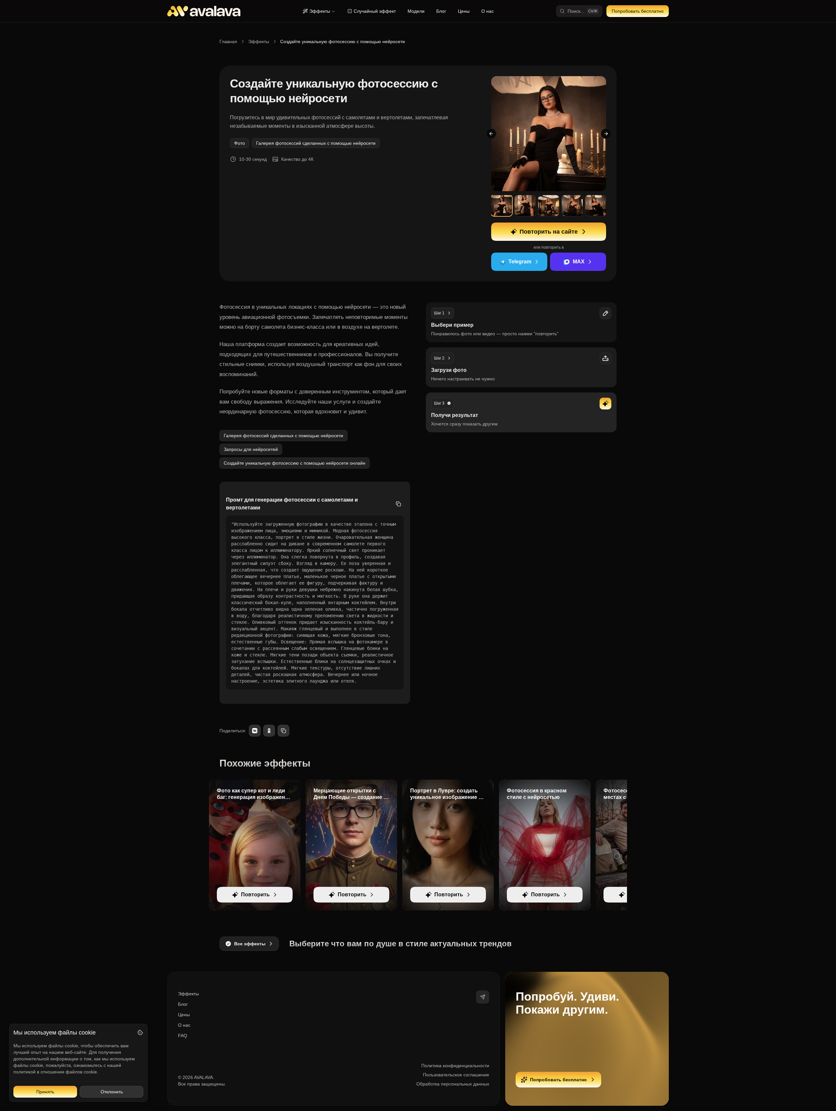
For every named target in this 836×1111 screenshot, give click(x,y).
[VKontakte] (255, 731)
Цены (464, 11)
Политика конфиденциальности (455, 1065)
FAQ (182, 1035)
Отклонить (112, 1091)
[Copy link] (283, 731)
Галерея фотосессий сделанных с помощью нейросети (316, 143)
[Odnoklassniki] (269, 731)
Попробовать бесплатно (638, 11)
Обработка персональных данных (452, 1083)
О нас (487, 11)
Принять (45, 1091)
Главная (228, 41)
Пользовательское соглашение (456, 1074)
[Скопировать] (398, 504)
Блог (441, 11)
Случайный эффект (375, 11)
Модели (416, 11)
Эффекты (319, 11)
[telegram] (482, 996)
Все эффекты (249, 943)
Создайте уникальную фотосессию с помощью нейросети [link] (342, 41)
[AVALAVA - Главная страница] (203, 11)
